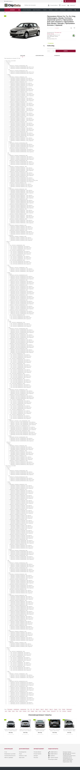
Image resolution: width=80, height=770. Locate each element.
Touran (48, 711)
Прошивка (9, 709)
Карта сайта (21, 757)
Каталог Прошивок (27, 9)
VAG (6, 711)
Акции (20, 753)
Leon (40, 711)
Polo (17, 711)
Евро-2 (42, 709)
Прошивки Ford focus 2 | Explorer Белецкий (25, 730)
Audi (20, 711)
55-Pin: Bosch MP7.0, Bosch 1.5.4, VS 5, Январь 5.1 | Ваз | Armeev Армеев (55, 730)
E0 (31, 709)
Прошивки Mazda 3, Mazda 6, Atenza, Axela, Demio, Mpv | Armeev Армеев (69, 730)
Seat (36, 711)
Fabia (9, 711)
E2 (33, 709)
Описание (22, 55)
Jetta (13, 711)
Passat (32, 711)
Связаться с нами (23, 755)
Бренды (50, 9)
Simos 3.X (53, 711)
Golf (28, 711)
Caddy (44, 711)
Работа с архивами (8, 757)
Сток (60, 709)
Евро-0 (37, 709)
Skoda (63, 709)
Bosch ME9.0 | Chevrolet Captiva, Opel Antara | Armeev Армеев (40, 730)
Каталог (12, 9)
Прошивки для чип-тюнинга (12, 12)
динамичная (23, 709)
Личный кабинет (37, 751)
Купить (66, 51)
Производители (22, 751)
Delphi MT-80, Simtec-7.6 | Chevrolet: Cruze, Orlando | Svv (11, 730)
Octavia (24, 711)
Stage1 (55, 709)
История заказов (37, 753)
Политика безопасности (9, 755)
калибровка (16, 709)
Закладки (36, 755)
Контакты (70, 9)
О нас (56, 9)
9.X (60, 711)
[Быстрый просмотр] (16, 725)
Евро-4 (51, 709)
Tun (28, 709)
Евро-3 (46, 709)
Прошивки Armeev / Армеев (26, 12)
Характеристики (40, 55)
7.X (57, 711)
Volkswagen (69, 709)
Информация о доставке (10, 753)
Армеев (69, 711)
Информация (63, 9)
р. (62, 1)
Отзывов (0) (57, 55)
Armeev (64, 711)
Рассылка (36, 757)
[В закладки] (16, 720)
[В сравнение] (16, 723)
